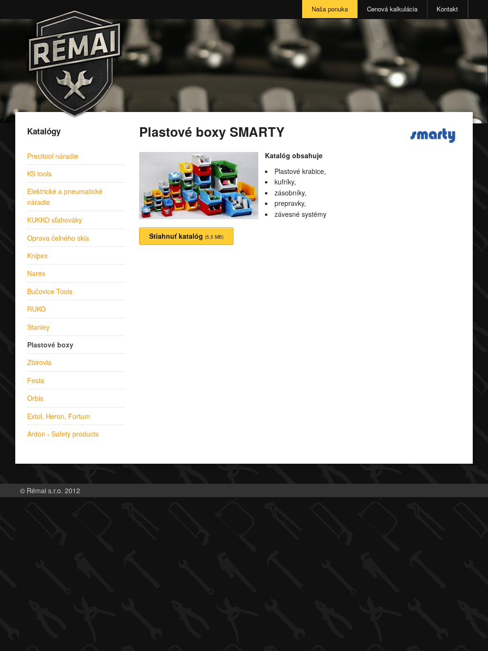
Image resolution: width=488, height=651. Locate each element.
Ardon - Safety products (63, 433)
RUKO (36, 309)
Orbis (35, 398)
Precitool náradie (52, 156)
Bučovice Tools (49, 291)
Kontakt (447, 8)
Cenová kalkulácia (392, 8)
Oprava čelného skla (58, 238)
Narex (36, 273)
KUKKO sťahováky (54, 219)
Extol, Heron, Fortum (58, 416)
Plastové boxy (50, 344)
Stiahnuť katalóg (186, 236)
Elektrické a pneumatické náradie (64, 196)
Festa (35, 380)
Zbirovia (39, 362)
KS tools (39, 173)
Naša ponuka (330, 8)
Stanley (38, 327)
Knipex (37, 255)
